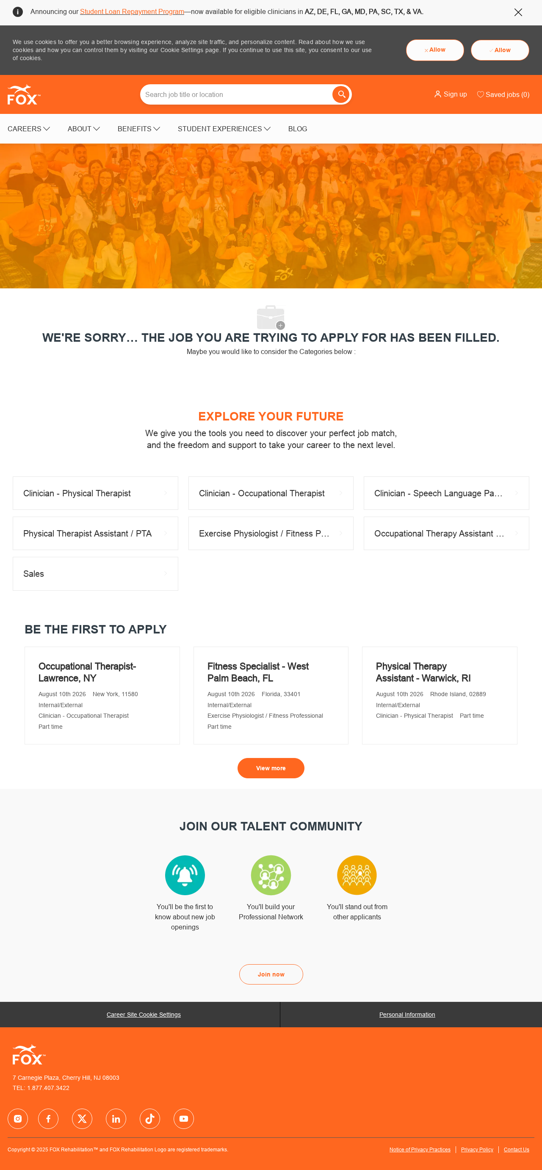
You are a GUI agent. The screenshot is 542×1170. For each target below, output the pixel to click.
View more (271, 768)
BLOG (297, 129)
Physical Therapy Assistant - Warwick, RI (423, 672)
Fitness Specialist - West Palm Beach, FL (258, 672)
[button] (450, 94)
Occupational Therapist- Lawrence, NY (87, 672)
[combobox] (246, 94)
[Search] (340, 94)
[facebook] (18, 1119)
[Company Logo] (29, 94)
